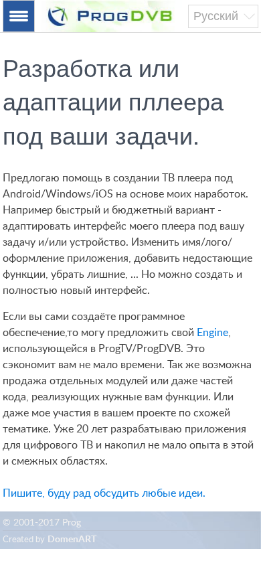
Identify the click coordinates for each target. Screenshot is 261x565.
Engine (212, 332)
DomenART (72, 539)
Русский (215, 16)
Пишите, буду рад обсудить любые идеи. (104, 493)
